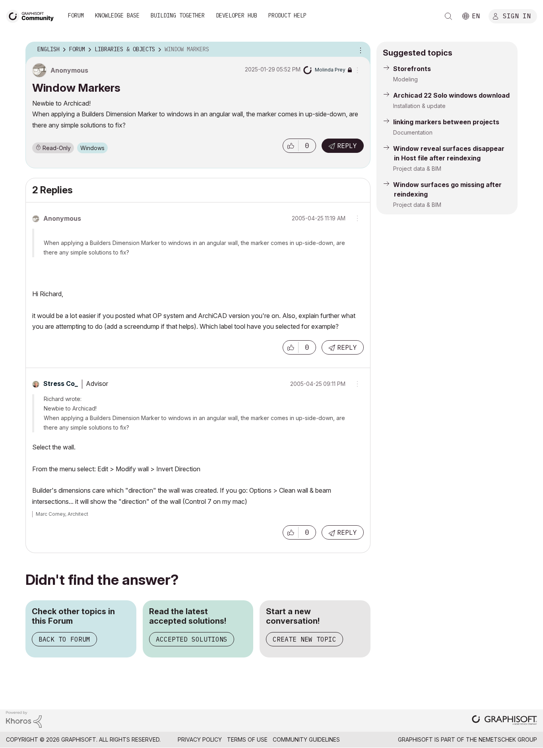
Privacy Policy (200, 739)
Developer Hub (236, 15)
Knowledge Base (117, 15)
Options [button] (359, 50)
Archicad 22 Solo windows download (451, 95)
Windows (92, 148)
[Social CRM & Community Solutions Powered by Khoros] (24, 718)
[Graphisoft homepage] (504, 721)
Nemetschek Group (508, 739)
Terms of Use (247, 739)
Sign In (517, 15)
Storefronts (412, 69)
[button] (290, 145)
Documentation (412, 132)
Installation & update (419, 105)
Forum (76, 15)
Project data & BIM (417, 168)
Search (448, 16)
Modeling (405, 79)
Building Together (178, 15)
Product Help (287, 15)
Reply (347, 146)
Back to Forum (64, 639)
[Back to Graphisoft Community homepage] (32, 15)
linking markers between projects (446, 122)
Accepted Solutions (191, 639)
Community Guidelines (306, 739)
